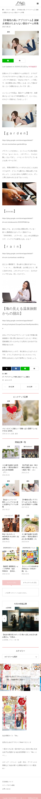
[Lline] (8, 60)
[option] (20, 625)
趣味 (6, 373)
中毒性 (15, 377)
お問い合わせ (6, 789)
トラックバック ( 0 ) (29, 582)
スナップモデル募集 (8, 785)
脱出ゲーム (21, 377)
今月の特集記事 (20, 604)
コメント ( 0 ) (11, 582)
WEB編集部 (32, 67)
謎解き (28, 377)
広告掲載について (7, 781)
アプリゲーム (9, 377)
